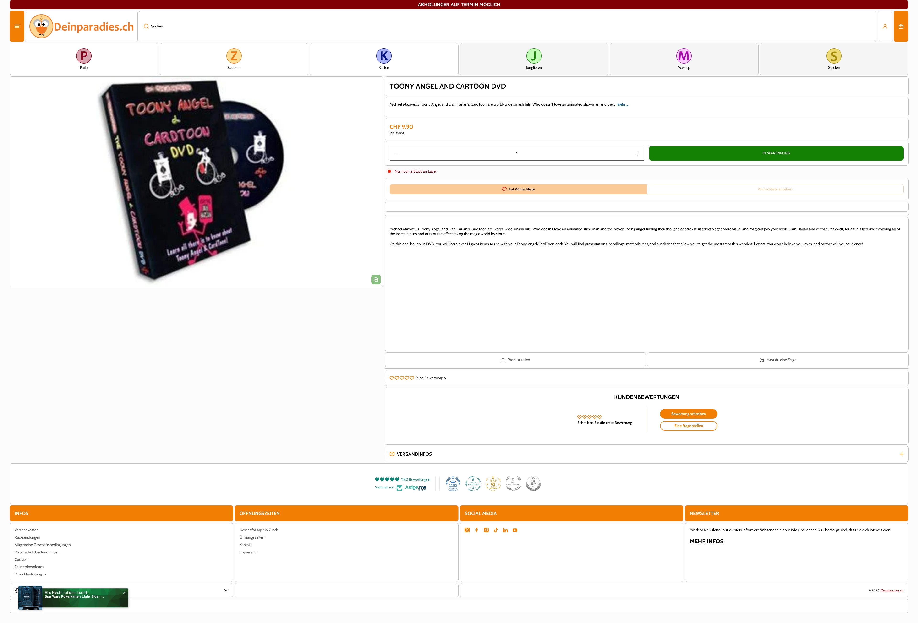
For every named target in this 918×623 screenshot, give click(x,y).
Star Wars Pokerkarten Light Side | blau (74, 593)
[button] (901, 26)
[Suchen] (144, 26)
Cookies (21, 559)
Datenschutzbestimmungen (37, 552)
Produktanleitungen (30, 574)
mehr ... (622, 104)
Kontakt (246, 544)
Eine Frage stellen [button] (688, 425)
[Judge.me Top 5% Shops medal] (533, 483)
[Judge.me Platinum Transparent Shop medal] (473, 483)
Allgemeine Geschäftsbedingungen (43, 544)
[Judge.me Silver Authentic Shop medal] (513, 483)
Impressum (249, 552)
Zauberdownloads (29, 566)
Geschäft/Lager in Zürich (259, 530)
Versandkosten (26, 530)
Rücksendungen (27, 537)
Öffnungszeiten (252, 537)
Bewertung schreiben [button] (688, 414)
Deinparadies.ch (892, 590)
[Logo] (82, 26)
